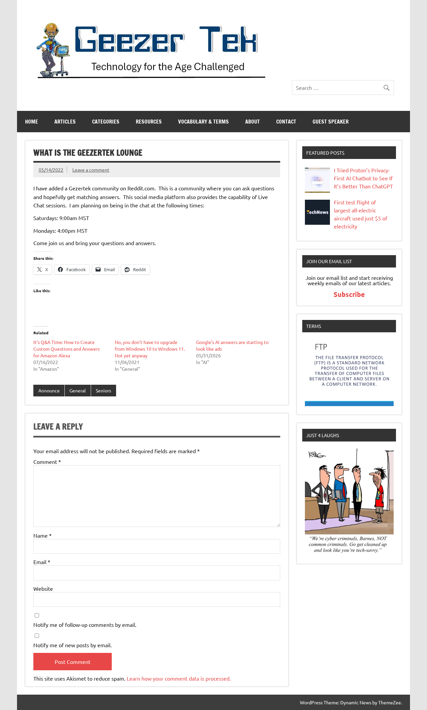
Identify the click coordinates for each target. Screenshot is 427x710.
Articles (65, 121)
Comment (47, 461)
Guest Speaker (331, 121)
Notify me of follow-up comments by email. (84, 624)
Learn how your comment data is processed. (179, 678)
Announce (49, 390)
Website (43, 588)
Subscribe (349, 294)
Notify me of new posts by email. (72, 645)
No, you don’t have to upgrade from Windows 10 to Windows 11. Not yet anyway (150, 348)
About (252, 121)
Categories (105, 121)
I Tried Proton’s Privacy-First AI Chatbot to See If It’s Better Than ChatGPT (363, 178)
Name (42, 535)
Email (41, 561)
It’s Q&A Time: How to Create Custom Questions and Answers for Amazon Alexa (66, 348)
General (77, 390)
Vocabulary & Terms (203, 121)
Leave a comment (90, 170)
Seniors (103, 390)
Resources (149, 121)
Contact (286, 121)
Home (31, 121)
